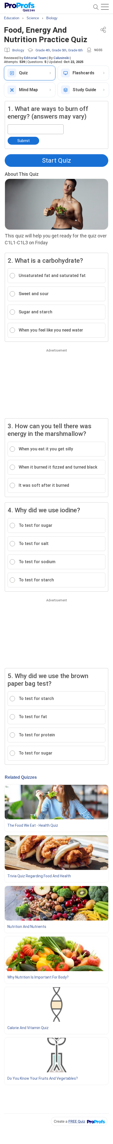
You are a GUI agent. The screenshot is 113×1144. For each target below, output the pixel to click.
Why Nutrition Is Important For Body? (38, 977)
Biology (18, 50)
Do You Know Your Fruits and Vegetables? (42, 1078)
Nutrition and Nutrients (26, 926)
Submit (23, 140)
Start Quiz (56, 160)
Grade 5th (59, 50)
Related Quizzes (21, 777)
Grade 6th (75, 50)
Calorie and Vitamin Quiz (28, 1028)
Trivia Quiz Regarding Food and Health (39, 876)
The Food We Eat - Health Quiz (32, 825)
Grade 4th (42, 50)
